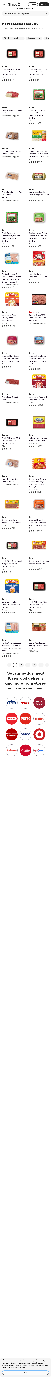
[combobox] (23, 13)
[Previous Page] (9, 665)
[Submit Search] (46, 13)
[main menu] (4, 4)
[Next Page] (47, 665)
